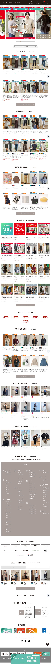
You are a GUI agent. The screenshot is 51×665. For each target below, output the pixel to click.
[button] (2, 25)
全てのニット (21, 472)
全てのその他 (46, 513)
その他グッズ (46, 506)
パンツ (30, 480)
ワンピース (7, 499)
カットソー (19, 487)
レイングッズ (46, 502)
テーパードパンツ (33, 489)
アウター (7, 480)
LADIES (25, 465)
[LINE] (25, 641)
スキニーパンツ (32, 487)
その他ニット (21, 483)
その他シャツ (32, 476)
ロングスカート (32, 509)
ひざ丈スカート (32, 511)
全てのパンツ (32, 483)
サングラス (45, 494)
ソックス (45, 496)
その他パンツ (32, 498)
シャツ (30, 470)
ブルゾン (8, 489)
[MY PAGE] (31, 2)
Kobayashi (46, 583)
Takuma (5, 583)
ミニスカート (32, 507)
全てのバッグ (46, 472)
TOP (4, 5)
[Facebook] (29, 641)
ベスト (7, 491)
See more (25, 419)
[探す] (48, 2)
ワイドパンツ (32, 485)
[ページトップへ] (47, 644)
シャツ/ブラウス (32, 474)
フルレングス (32, 496)
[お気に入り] (38, 2)
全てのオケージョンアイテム (9, 474)
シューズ (44, 476)
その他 (43, 511)
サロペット (8, 515)
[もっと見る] (25, 588)
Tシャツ (19, 493)
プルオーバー (21, 478)
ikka (4, 582)
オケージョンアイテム (8, 470)
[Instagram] (22, 641)
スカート (31, 502)
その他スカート (32, 513)
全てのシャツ (32, 472)
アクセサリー (46, 490)
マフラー (45, 500)
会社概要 (4, 658)
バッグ (43, 470)
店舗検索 (10, 658)
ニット (18, 470)
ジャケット (8, 487)
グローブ (45, 492)
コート (7, 485)
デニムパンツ (32, 491)
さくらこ (15, 583)
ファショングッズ (45, 485)
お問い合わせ (43, 658)
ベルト (44, 498)
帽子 (44, 504)
